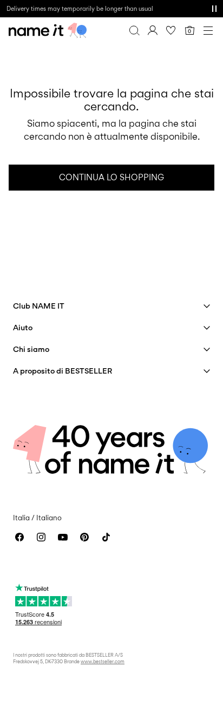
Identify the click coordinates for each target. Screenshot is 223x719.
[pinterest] (84, 537)
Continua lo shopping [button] (111, 177)
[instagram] (41, 537)
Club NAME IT (38, 305)
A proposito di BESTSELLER (62, 370)
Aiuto (22, 327)
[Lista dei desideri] (171, 30)
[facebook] (19, 537)
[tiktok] (106, 537)
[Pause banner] (214, 8)
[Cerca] (134, 30)
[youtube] (62, 537)
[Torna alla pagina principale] (48, 30)
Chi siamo (31, 349)
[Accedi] (152, 30)
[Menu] (207, 30)
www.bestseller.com (102, 661)
